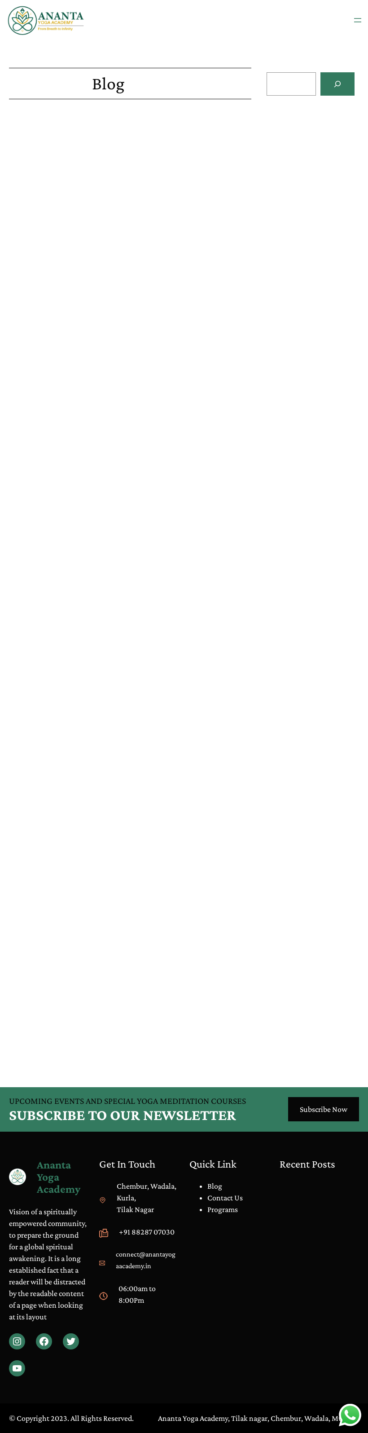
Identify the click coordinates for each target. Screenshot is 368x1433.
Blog (291, 403)
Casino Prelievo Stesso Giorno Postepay (71, 669)
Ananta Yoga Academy (58, 1177)
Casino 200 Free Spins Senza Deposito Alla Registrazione (99, 680)
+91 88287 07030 (147, 1231)
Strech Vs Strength (311, 415)
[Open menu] (357, 20)
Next (243, 1043)
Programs (222, 1209)
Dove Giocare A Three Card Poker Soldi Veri (77, 237)
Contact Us (225, 1197)
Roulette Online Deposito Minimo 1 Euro (74, 362)
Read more (283, 191)
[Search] (337, 84)
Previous (23, 1043)
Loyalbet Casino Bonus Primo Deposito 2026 (80, 600)
